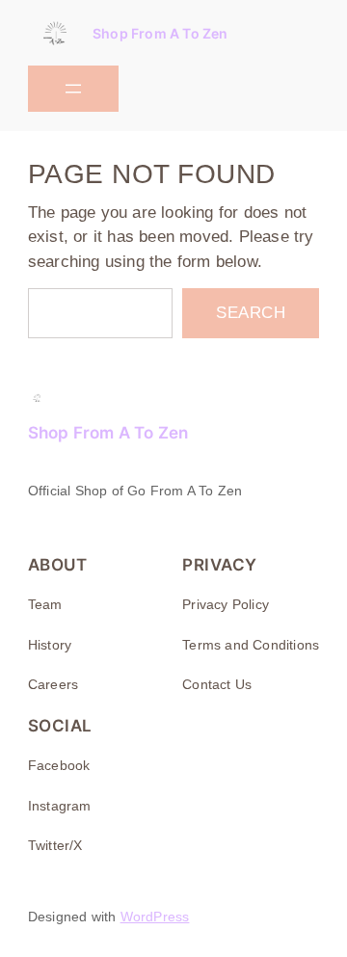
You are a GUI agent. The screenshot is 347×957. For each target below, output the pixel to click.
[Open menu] (73, 89)
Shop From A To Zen (160, 33)
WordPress (155, 916)
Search (250, 313)
